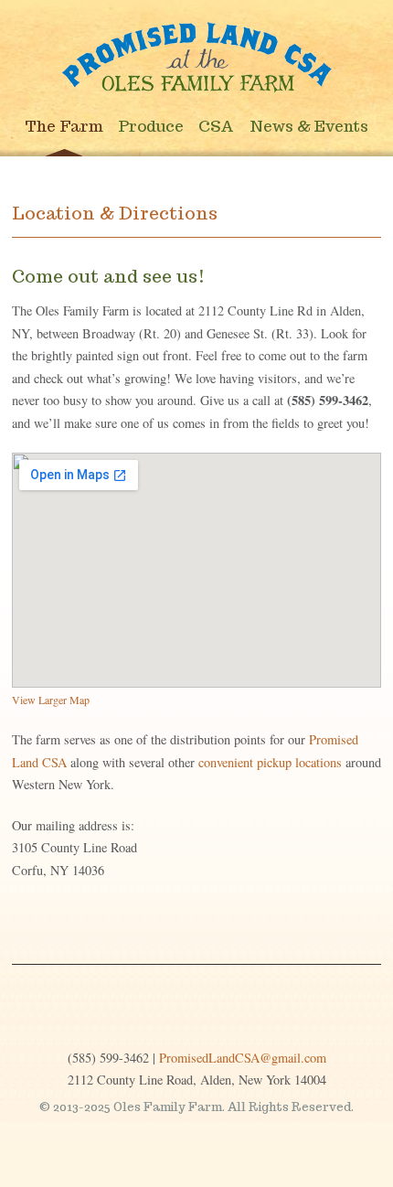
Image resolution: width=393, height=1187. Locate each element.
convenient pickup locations (270, 762)
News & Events (309, 126)
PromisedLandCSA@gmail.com (242, 1057)
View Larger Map (51, 699)
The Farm (64, 126)
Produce (151, 126)
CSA (216, 126)
